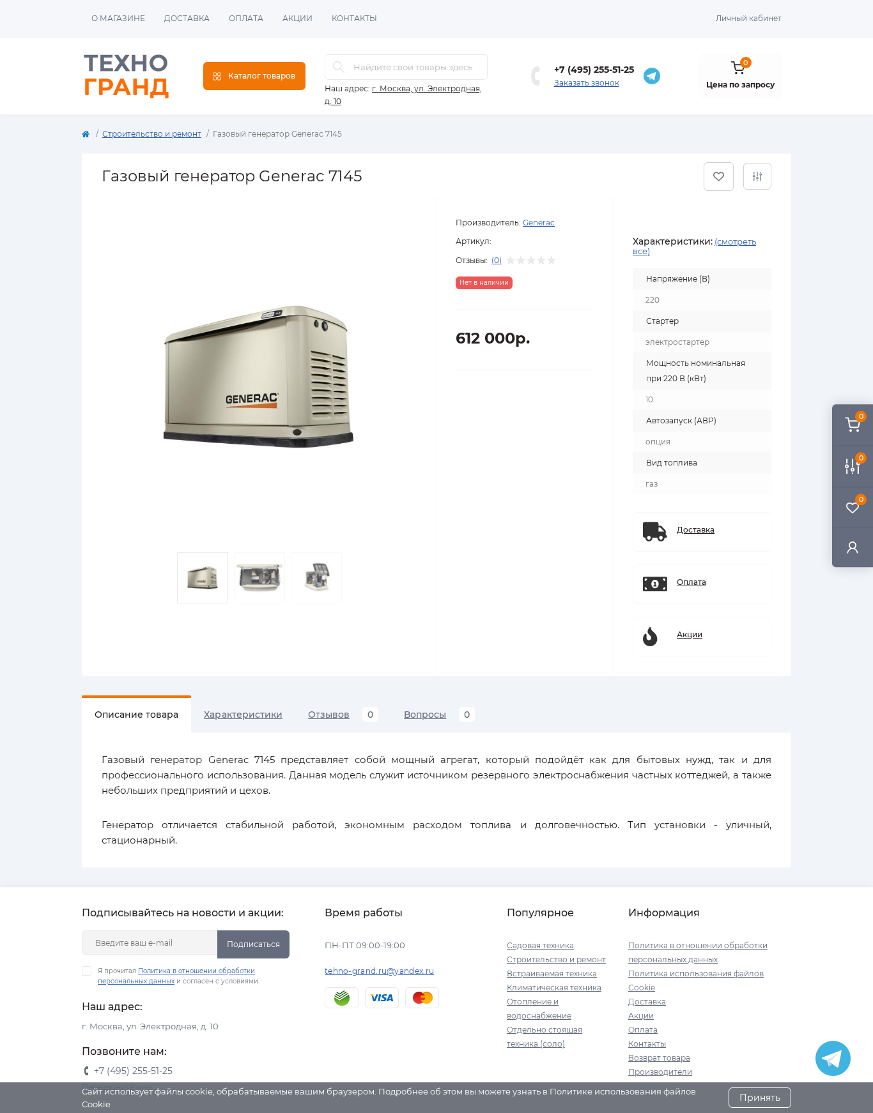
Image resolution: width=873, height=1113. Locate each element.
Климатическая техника (554, 987)
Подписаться (253, 944)
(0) (496, 260)
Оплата (246, 18)
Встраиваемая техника (552, 973)
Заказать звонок (586, 82)
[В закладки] (719, 176)
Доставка (187, 18)
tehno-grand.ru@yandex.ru (379, 971)
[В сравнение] (757, 176)
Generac (539, 222)
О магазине (118, 18)
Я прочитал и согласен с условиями (178, 976)
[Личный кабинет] (852, 547)
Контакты (354, 18)
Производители (660, 1072)
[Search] (339, 67)
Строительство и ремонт (151, 134)
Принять (759, 1097)
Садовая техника (540, 945)
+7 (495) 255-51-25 (594, 69)
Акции (297, 18)
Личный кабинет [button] (749, 18)
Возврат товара (659, 1058)
